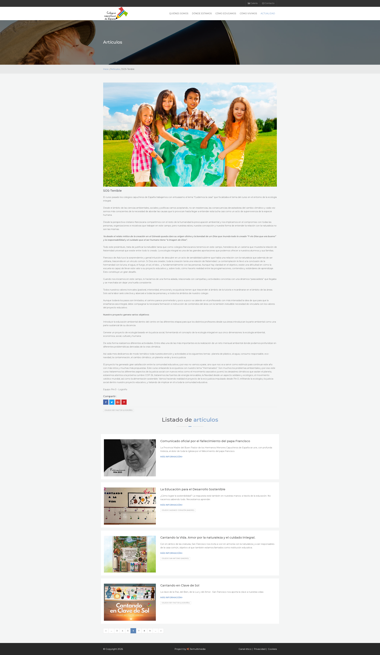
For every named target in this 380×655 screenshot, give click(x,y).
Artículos (115, 69)
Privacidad (259, 649)
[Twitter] (111, 402)
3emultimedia (197, 649)
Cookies (272, 649)
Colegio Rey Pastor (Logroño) (118, 410)
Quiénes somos (178, 13)
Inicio (106, 69)
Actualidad (268, 13)
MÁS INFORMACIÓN (170, 456)
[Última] (161, 630)
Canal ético (245, 649)
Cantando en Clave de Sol (179, 585)
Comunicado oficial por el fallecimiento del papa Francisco (205, 441)
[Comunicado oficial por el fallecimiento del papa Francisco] (130, 457)
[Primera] (106, 630)
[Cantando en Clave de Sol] (130, 602)
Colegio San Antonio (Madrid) (175, 558)
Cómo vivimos (248, 13)
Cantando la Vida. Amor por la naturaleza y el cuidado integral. (207, 537)
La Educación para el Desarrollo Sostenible (192, 489)
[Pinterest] (124, 402)
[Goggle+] (118, 402)
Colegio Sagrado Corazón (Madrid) (178, 510)
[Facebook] (105, 402)
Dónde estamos (202, 13)
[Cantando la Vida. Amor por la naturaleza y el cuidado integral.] (130, 554)
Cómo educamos (225, 13)
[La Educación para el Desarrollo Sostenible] (130, 506)
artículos (205, 419)
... (111, 631)
